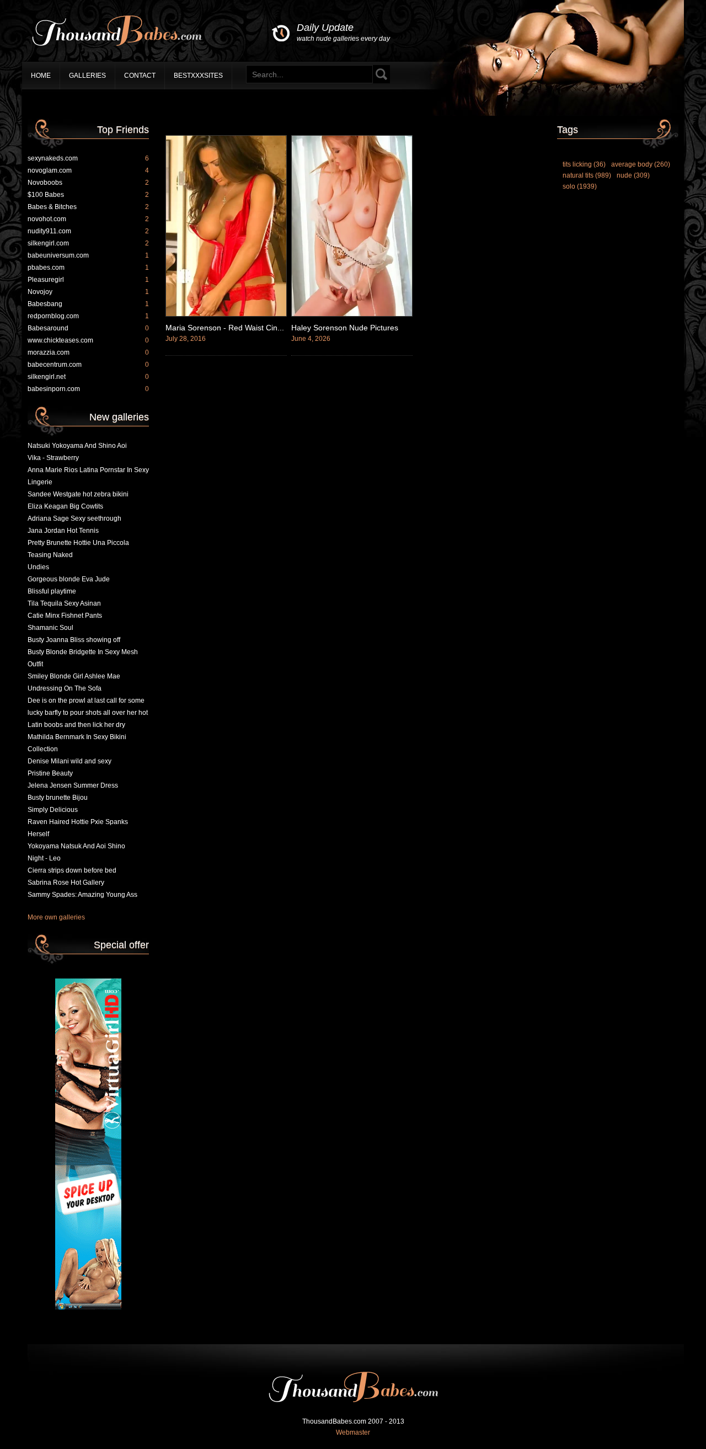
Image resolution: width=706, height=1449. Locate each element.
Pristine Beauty (50, 773)
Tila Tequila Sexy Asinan (64, 603)
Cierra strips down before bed (72, 870)
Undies (38, 567)
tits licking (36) (584, 164)
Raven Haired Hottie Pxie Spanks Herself (78, 828)
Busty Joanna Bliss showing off (74, 640)
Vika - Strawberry (53, 458)
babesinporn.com (88, 389)
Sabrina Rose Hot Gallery (66, 882)
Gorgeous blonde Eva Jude (69, 579)
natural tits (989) (587, 175)
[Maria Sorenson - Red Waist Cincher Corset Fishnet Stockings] (226, 314)
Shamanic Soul (50, 628)
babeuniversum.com (88, 255)
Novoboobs (88, 182)
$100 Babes (88, 195)
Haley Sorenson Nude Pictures (344, 327)
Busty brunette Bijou (58, 797)
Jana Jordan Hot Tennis (63, 530)
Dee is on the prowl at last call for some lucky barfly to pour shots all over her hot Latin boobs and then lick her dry (88, 713)
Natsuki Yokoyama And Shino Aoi (77, 446)
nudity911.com (88, 231)
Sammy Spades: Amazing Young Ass (82, 895)
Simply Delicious (53, 810)
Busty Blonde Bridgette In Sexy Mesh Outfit (83, 658)
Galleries (87, 75)
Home (41, 75)
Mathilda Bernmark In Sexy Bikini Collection (77, 743)
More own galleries (56, 917)
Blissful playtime (52, 591)
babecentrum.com (88, 364)
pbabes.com (88, 267)
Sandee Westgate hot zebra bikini (78, 494)
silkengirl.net (88, 377)
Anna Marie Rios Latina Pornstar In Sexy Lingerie (88, 476)
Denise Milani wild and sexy (69, 761)
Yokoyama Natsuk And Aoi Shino (76, 846)
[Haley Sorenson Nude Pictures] (352, 314)
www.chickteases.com (88, 340)
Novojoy (88, 292)
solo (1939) (580, 186)
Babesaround (88, 328)
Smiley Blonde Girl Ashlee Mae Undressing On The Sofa (74, 682)
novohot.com (88, 219)
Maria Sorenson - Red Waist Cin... (224, 327)
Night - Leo (44, 858)
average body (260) (640, 164)
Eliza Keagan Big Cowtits (65, 506)
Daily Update (343, 32)
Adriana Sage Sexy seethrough (74, 518)
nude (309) (633, 175)
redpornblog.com (88, 316)
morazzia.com (88, 352)
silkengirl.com (88, 243)
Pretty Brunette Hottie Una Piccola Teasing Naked (78, 549)
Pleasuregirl (88, 280)
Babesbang (88, 304)
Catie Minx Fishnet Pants (65, 615)
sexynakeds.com (88, 158)
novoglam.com (88, 170)
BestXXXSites (198, 75)
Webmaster (353, 1432)
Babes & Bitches (88, 207)
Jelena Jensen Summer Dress (73, 785)
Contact (140, 75)
